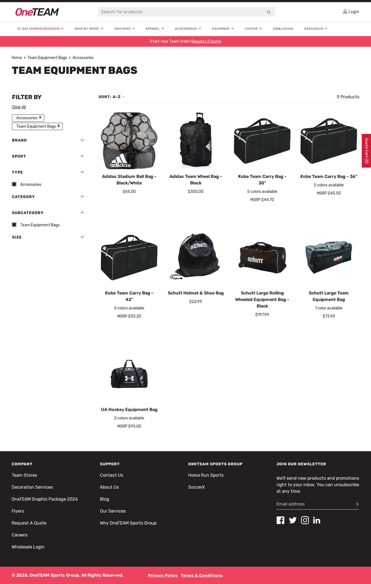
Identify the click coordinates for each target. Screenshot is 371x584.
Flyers (18, 511)
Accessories (83, 57)
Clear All (19, 107)
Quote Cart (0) (366, 151)
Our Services (113, 511)
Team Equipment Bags (47, 57)
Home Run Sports (206, 475)
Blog (104, 499)
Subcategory (28, 213)
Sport (19, 156)
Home (17, 57)
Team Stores (24, 475)
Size (17, 237)
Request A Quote (29, 523)
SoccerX (196, 487)
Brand (19, 140)
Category (23, 196)
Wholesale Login (28, 547)
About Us (109, 487)
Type (17, 172)
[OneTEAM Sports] (37, 12)
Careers (19, 535)
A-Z (117, 97)
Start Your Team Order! (185, 41)
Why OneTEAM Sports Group (128, 523)
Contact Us (111, 475)
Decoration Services (32, 487)
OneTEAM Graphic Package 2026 (45, 499)
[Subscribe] (355, 504)
